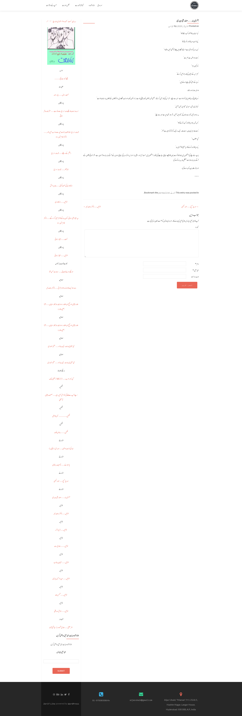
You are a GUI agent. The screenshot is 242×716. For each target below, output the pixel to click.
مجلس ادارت (65, 5)
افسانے (173, 193)
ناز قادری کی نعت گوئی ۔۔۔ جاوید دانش (61, 186)
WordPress (73, 704)
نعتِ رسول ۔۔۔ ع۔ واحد (61, 95)
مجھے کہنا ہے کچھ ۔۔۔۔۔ (61, 78)
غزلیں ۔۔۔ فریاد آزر (61, 530)
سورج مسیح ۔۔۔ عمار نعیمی (190, 207)
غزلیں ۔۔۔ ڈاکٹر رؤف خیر (92, 207)
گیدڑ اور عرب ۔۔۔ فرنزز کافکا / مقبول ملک (61, 379)
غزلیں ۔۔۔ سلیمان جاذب (61, 562)
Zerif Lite (49, 704)
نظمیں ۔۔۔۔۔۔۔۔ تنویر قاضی (61, 416)
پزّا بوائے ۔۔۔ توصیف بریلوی (61, 465)
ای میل (196, 270)
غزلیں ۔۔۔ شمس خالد (61, 595)
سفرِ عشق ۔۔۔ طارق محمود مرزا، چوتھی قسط (61, 627)
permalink (164, 193)
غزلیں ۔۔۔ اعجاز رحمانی (61, 255)
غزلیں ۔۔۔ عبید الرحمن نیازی (61, 578)
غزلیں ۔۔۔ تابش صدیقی (61, 611)
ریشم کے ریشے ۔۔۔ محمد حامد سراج (61, 153)
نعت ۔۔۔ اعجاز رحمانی (61, 239)
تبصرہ (197, 227)
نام (197, 264)
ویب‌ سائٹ (195, 276)
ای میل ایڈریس (61, 652)
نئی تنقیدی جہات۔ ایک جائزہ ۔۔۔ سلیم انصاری (61, 362)
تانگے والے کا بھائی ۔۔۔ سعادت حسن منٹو (61, 272)
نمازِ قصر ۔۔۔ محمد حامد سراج (61, 169)
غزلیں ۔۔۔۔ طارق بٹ (61, 546)
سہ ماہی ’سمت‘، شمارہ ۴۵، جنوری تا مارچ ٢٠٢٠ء (61, 21)
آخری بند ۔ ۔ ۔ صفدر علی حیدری (61, 497)
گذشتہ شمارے (79, 5)
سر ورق (99, 5)
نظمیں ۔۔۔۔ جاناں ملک (61, 432)
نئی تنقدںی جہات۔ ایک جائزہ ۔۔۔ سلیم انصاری (61, 346)
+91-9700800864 (101, 700)
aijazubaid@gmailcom (141, 700)
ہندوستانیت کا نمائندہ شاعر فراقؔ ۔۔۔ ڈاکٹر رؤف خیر (61, 288)
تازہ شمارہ (92, 5)
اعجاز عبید (171, 26)
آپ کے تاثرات (51, 5)
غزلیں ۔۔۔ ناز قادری (61, 202)
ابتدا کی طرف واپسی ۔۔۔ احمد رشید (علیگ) (61, 448)
